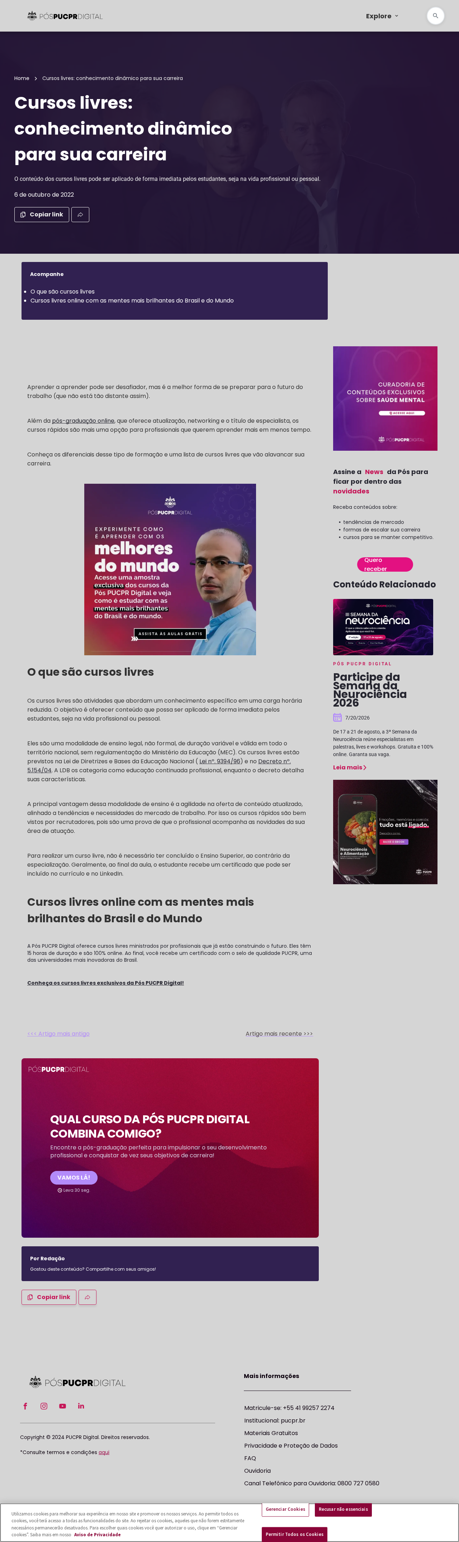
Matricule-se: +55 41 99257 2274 (289, 1408)
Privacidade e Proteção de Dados (291, 1446)
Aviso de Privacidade (97, 1535)
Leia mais (347, 767)
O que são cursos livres (62, 291)
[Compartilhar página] (80, 214)
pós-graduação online (83, 421)
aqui (104, 1452)
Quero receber (375, 564)
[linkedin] (81, 1407)
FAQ (250, 1458)
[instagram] (44, 1407)
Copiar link (46, 214)
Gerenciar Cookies (285, 1509)
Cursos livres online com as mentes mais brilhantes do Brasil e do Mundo (132, 300)
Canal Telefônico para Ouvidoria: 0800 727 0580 (311, 1483)
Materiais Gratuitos (271, 1433)
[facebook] (25, 1407)
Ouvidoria (257, 1471)
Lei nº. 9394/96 (219, 761)
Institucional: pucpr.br (275, 1420)
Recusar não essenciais (343, 1509)
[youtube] (62, 1407)
